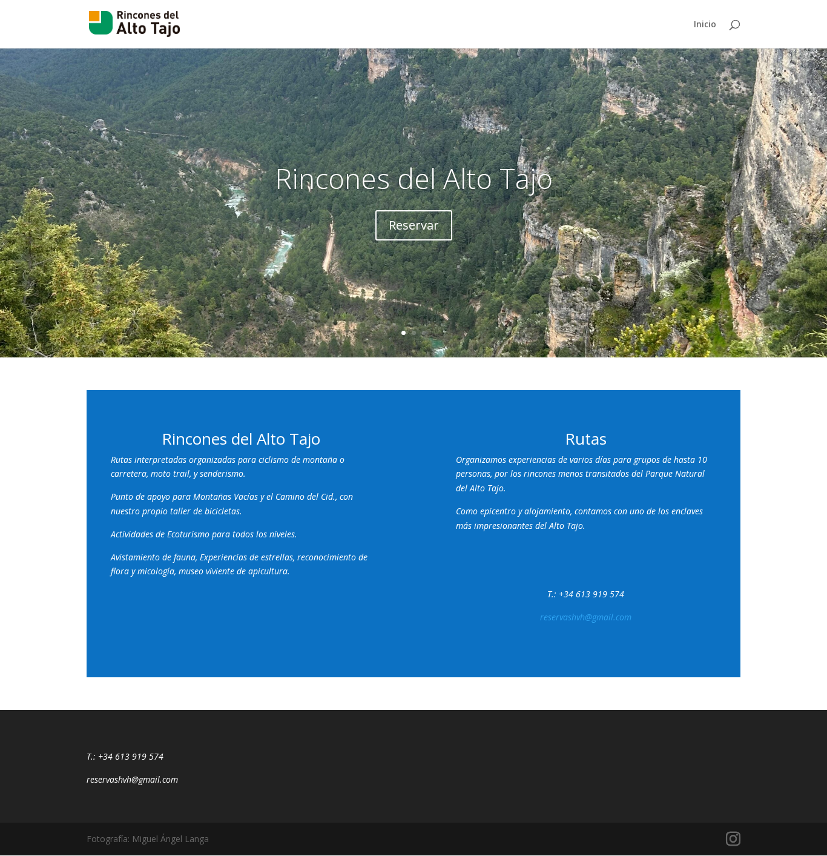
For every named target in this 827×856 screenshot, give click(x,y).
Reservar (414, 225)
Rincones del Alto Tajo (414, 178)
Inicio (705, 25)
